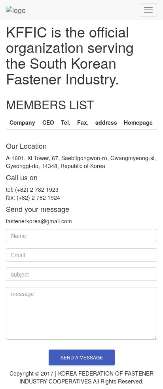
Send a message (82, 357)
